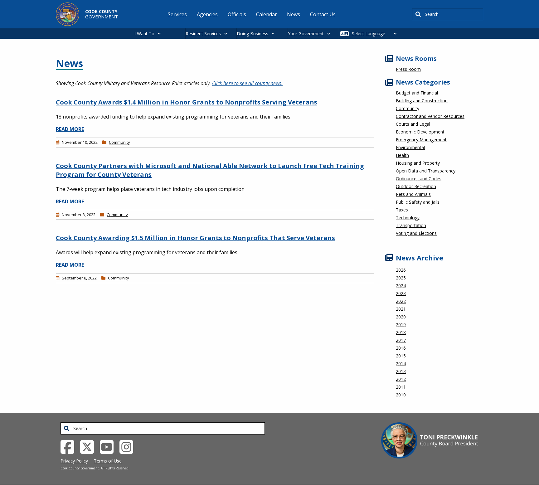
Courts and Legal (413, 124)
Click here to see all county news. (247, 83)
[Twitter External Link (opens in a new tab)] (89, 446)
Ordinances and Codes (418, 179)
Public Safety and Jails (417, 202)
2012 (401, 379)
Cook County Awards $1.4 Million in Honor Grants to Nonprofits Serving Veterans (186, 102)
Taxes (402, 210)
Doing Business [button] (252, 33)
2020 (401, 317)
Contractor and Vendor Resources (430, 116)
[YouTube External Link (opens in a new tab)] (109, 446)
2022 (401, 301)
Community (119, 142)
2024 (401, 286)
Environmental (410, 147)
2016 (401, 348)
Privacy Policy (74, 461)
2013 (401, 371)
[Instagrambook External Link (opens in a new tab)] (128, 446)
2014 (401, 363)
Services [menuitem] (177, 14)
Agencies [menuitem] (207, 14)
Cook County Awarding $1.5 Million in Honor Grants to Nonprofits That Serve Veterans (195, 238)
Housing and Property (418, 163)
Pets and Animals (413, 194)
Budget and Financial (417, 93)
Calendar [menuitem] (266, 14)
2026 (401, 270)
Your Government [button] (306, 33)
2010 (401, 395)
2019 (401, 324)
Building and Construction (422, 101)
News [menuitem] (293, 14)
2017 (401, 340)
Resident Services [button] (203, 33)
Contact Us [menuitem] (323, 14)
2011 (401, 387)
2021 (401, 309)
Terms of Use (108, 461)
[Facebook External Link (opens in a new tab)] (70, 446)
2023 (401, 293)
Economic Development (420, 132)
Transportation (411, 225)
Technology (408, 218)
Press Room (408, 69)
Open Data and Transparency (425, 171)
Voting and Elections (416, 233)
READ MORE (70, 129)
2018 (401, 332)
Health (402, 155)
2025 (401, 278)
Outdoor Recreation (416, 186)
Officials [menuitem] (237, 14)
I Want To (144, 33)
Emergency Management (421, 140)
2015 (401, 356)
